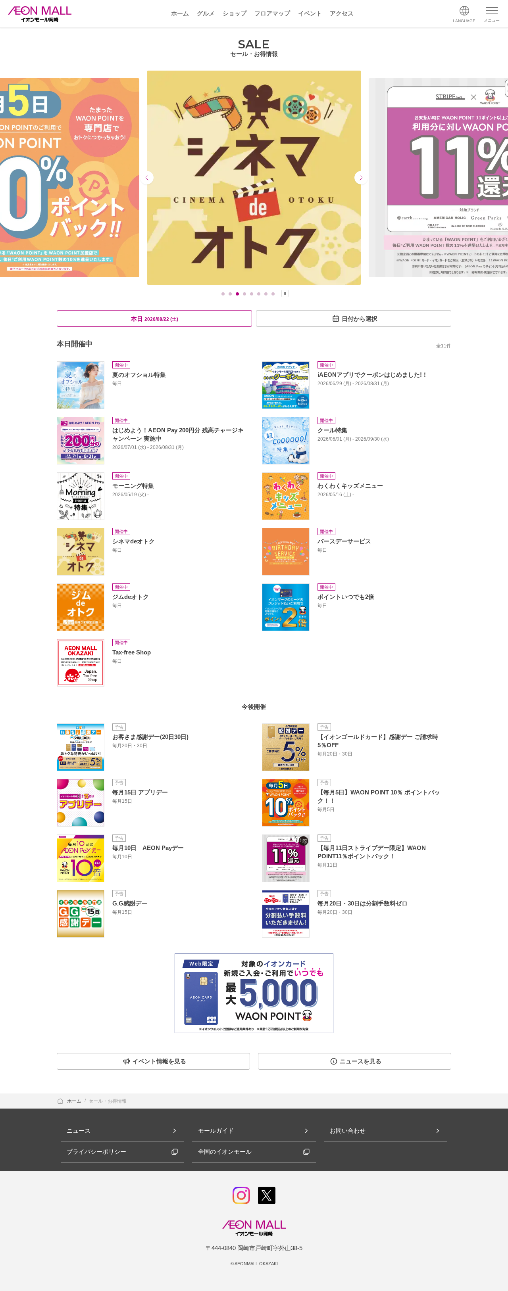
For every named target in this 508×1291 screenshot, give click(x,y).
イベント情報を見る (159, 1061)
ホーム (75, 1101)
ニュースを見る (360, 1061)
